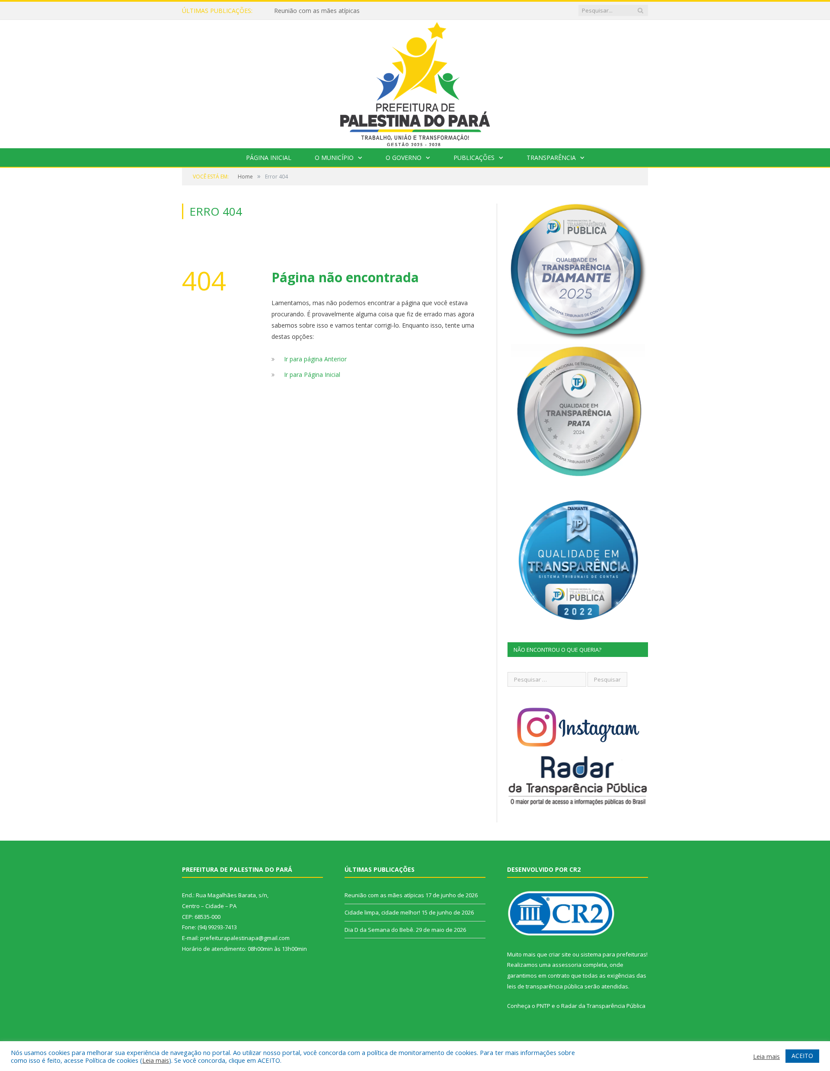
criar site (560, 954)
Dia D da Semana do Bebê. (380, 930)
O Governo (403, 157)
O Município (334, 157)
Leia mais (155, 1060)
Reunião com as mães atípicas (317, 11)
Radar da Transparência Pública (603, 1006)
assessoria (566, 965)
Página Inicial (268, 157)
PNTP (543, 1006)
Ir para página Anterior (315, 359)
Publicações (474, 157)
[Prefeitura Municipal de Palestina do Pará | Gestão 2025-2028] (415, 82)
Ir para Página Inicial (312, 374)
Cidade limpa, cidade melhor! (382, 912)
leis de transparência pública (545, 986)
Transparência (551, 157)
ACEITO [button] (802, 1056)
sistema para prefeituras (613, 954)
